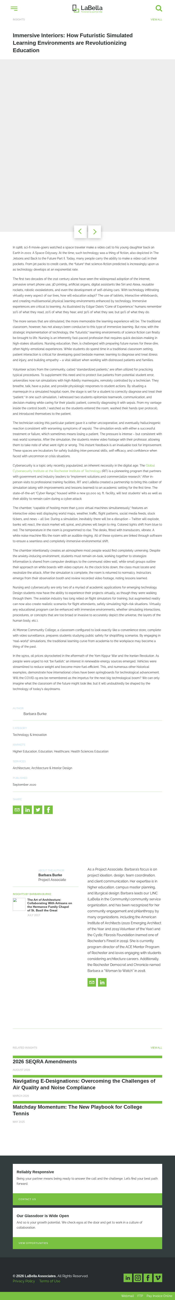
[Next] (94, 231)
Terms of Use (49, 1281)
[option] (87, 145)
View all (156, 19)
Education (45, 751)
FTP (140, 1296)
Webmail (127, 1296)
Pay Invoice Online (159, 1296)
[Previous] (80, 231)
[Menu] (14, 9)
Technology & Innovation (30, 734)
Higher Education (25, 751)
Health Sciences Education (89, 751)
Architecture (21, 768)
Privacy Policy (24, 1281)
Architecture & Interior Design (51, 768)
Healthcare (61, 751)
